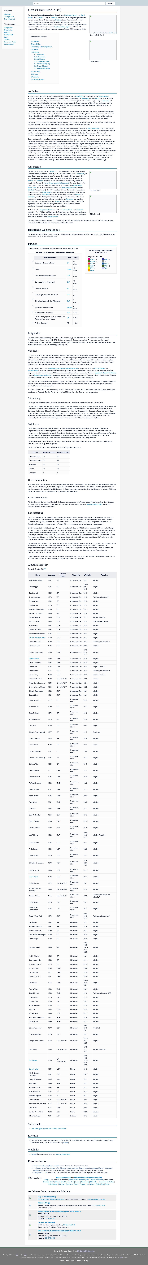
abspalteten (66, 183)
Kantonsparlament (70, 15)
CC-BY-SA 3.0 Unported (85, 1251)
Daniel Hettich (34, 1069)
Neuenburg (85, 1182)
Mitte (92, 270)
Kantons (58, 20)
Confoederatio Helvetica (96, 1199)
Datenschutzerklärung (79, 1261)
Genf (52, 1182)
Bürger (57, 201)
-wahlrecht (79, 210)
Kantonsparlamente (63, 1177)
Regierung (85, 98)
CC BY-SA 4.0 (50, 1218)
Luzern (77, 1182)
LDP (105, 259)
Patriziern (40, 180)
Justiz (97, 98)
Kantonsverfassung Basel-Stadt (46, 1166)
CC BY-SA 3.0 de (112, 33)
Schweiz (40, 17)
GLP (92, 266)
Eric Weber (33, 1060)
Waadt (92, 1184)
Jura (72, 1182)
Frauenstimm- (67, 210)
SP (91, 264)
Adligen (30, 180)
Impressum (64, 1261)
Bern (87, 1179)
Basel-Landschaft (97, 1179)
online (65, 1142)
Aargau (102, 368)
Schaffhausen (33, 370)
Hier (25, 1255)
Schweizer (69, 199)
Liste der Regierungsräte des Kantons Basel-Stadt (48, 1128)
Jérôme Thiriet (34, 658)
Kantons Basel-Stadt (63, 1154)
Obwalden (102, 1182)
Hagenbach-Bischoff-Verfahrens (105, 373)
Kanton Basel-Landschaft (53, 183)
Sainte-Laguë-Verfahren (42, 375)
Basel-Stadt (32, 187)
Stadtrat (31, 190)
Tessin (76, 1184)
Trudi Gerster (52, 216)
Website (34, 1154)
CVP (68, 301)
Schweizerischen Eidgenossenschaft (88, 1177)
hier (17, 1255)
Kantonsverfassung (61, 27)
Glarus (57, 1182)
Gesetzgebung (104, 96)
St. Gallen (110, 1182)
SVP (105, 266)
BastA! (92, 259)
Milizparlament (93, 128)
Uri (88, 1184)
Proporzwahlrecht (46, 210)
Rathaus (54, 17)
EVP (92, 268)
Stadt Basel (46, 192)
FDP (105, 264)
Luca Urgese (33, 877)
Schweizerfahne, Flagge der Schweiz (51, 1199)
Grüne (92, 261)
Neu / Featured (9, 19)
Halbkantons (77, 185)
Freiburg (46, 1182)
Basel (52, 171)
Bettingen (31, 197)
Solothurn (69, 1184)
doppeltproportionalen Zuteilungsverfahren (63, 368)
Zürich (96, 368)
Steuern (106, 101)
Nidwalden (93, 1182)
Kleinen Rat (80, 173)
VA (105, 268)
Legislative (80, 96)
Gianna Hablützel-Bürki (37, 637)
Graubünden (65, 1182)
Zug (102, 1184)
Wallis (98, 1184)
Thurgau (82, 1184)
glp (68, 288)
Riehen (77, 194)
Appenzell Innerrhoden (94, 504)
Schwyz (62, 1184)
